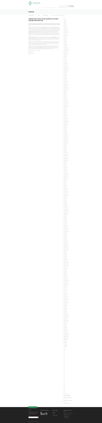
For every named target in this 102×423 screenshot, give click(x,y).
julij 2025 (65, 38)
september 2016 (66, 195)
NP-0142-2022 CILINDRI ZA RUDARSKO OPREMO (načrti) (67, 395)
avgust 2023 (65, 72)
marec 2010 (65, 311)
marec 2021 (65, 115)
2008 (64, 384)
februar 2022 (65, 99)
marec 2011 (65, 293)
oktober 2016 (65, 194)
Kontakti (70, 7)
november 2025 (65, 32)
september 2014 (66, 231)
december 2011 (65, 280)
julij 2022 (65, 91)
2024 (64, 355)
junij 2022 (65, 93)
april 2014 (65, 238)
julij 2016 (65, 198)
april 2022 (65, 96)
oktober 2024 (65, 51)
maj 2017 (65, 183)
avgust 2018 (65, 161)
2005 (64, 389)
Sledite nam (30, 407)
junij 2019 (65, 146)
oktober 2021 (65, 105)
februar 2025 (65, 45)
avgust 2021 (65, 108)
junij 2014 (65, 235)
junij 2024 (65, 57)
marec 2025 (65, 44)
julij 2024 (65, 56)
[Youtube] (35, 407)
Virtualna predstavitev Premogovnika (62, 7)
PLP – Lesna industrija (55, 415)
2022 (64, 359)
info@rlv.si (67, 416)
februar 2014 (65, 241)
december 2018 (65, 155)
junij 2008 (65, 342)
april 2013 (65, 256)
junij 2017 (65, 182)
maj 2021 (65, 112)
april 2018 (65, 167)
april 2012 (65, 274)
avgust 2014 (65, 232)
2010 (64, 380)
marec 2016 (65, 204)
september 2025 (66, 35)
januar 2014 (65, 243)
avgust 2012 (65, 268)
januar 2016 (65, 207)
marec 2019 (65, 151)
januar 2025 (65, 47)
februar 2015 (65, 223)
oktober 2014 (65, 229)
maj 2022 (65, 94)
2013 (64, 375)
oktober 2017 (65, 176)
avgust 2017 (65, 179)
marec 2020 (65, 133)
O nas (43, 7)
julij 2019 (65, 145)
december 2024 (65, 48)
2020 (64, 362)
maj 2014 (65, 237)
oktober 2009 (65, 318)
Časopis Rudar (50, 7)
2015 (64, 371)
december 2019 (65, 137)
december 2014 (65, 226)
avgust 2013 (65, 250)
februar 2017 (65, 188)
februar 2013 (65, 259)
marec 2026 (65, 26)
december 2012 (65, 262)
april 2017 (65, 185)
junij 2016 (65, 200)
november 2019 (65, 139)
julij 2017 (65, 180)
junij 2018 (65, 164)
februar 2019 (65, 152)
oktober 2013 (65, 247)
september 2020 (66, 124)
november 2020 (65, 121)
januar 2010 (65, 314)
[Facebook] (33, 407)
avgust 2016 (65, 197)
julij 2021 (65, 109)
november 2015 (65, 210)
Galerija (46, 7)
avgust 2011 (65, 286)
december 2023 (65, 66)
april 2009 (65, 327)
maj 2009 (65, 326)
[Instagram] (34, 407)
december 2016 (65, 191)
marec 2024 (65, 62)
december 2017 (65, 173)
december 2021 (65, 102)
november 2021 (65, 103)
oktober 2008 (65, 336)
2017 (64, 368)
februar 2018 (65, 170)
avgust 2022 (65, 90)
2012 (64, 377)
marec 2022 (65, 97)
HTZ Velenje (54, 412)
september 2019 (66, 142)
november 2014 (65, 228)
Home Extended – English (67, 403)
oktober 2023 (65, 69)
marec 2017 (65, 186)
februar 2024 (65, 63)
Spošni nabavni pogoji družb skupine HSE (68, 401)
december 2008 (65, 333)
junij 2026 (65, 22)
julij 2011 (65, 287)
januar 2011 (65, 296)
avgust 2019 (65, 143)
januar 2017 (65, 189)
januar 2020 (65, 136)
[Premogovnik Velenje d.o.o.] (34, 3)
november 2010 (65, 299)
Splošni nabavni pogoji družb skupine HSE (68, 398)
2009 (64, 382)
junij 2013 (65, 253)
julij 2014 (65, 234)
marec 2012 (65, 275)
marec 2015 (65, 222)
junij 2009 (65, 324)
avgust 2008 (65, 339)
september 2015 (66, 213)
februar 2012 (65, 277)
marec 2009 (65, 329)
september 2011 (66, 284)
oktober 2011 (65, 283)
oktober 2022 (65, 87)
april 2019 (65, 149)
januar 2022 (65, 100)
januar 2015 (65, 225)
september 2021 (66, 106)
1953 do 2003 (65, 393)
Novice (55, 7)
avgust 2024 (65, 54)
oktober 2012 (65, 265)
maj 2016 (65, 201)
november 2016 (65, 192)
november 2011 (65, 281)
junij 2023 (65, 75)
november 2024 (65, 50)
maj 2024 (65, 59)
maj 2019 (65, 148)
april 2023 (65, 78)
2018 (64, 366)
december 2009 (65, 315)
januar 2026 (65, 29)
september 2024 (66, 53)
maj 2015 (65, 219)
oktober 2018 (65, 158)
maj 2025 (65, 41)
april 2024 (65, 60)
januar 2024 (65, 65)
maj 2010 (65, 308)
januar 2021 (65, 118)
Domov (40, 7)
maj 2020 (65, 130)
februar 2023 (65, 81)
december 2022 (65, 84)
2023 (64, 357)
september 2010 (66, 302)
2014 (64, 373)
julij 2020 (65, 127)
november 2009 (65, 317)
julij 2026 (65, 20)
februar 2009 (65, 330)
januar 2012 (65, 278)
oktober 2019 (65, 140)
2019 (64, 364)
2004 (64, 391)
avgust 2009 (65, 321)
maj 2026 (65, 23)
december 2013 (65, 244)
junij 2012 (65, 271)
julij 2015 (65, 216)
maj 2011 (65, 290)
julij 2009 (65, 323)
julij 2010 (65, 305)
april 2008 (65, 345)
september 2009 (66, 320)
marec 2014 (65, 240)
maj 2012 (65, 272)
